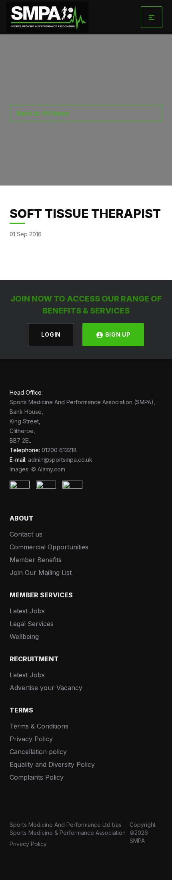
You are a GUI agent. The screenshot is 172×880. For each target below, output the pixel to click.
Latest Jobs (27, 611)
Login (51, 334)
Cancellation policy (38, 752)
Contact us (26, 534)
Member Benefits (36, 560)
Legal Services (32, 624)
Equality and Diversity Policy (52, 764)
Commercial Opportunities (49, 547)
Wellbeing (24, 637)
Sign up (117, 334)
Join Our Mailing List (41, 573)
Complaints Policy (37, 777)
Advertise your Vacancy (46, 688)
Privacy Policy (31, 739)
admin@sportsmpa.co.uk (60, 459)
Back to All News (42, 113)
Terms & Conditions (39, 726)
